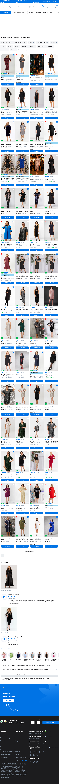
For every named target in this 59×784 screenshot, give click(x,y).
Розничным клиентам (21, 744)
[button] (13, 55)
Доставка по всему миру (36, 1)
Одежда (30, 12)
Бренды (45, 12)
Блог (16, 738)
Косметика (38, 12)
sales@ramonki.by (34, 738)
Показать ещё (5, 648)
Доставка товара (5, 738)
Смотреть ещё (29, 551)
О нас (16, 735)
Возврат (2, 747)
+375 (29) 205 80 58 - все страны (7, 1)
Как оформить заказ (6, 735)
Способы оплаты (5, 741)
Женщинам (3, 7)
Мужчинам (12, 7)
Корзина (57, 7)
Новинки (52, 12)
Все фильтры (7, 42)
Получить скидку (51, 722)
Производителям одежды (20, 750)
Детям (20, 7)
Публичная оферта (5, 754)
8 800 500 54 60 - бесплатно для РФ (24, 1)
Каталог (6, 12)
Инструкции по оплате (7, 744)
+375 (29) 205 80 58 (35, 733)
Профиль (43, 7)
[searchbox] (20, 12)
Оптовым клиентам (21, 747)
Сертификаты (4, 757)
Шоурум (17, 741)
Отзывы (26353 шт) (20, 757)
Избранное (50, 7)
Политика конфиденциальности (7, 750)
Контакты (18, 754)
